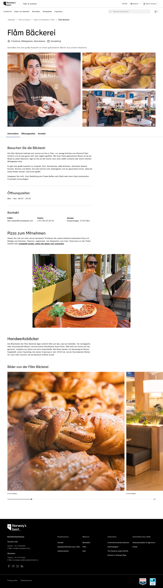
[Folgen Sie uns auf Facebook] (8, 566)
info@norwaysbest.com (21, 548)
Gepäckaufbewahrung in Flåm (69, 547)
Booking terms (26, 580)
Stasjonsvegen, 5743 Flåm (78, 220)
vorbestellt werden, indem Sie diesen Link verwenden (41, 244)
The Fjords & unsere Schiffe (118, 551)
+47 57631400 (19, 546)
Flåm (84, 547)
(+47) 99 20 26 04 (45, 220)
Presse (135, 547)
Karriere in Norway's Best (117, 555)
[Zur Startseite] (11, 4)
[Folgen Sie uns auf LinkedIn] (22, 566)
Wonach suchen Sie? (121, 11)
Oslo (84, 551)
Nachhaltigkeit (113, 547)
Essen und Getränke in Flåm (44, 20)
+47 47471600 (19, 557)
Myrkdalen (86, 542)
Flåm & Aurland (29, 3)
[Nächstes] (140, 433)
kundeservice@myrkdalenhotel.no (25, 560)
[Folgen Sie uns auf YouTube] (13, 566)
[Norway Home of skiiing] (142, 581)
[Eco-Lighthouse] (153, 581)
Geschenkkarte (63, 551)
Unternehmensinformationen (118, 542)
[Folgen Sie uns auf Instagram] (17, 566)
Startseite (11, 20)
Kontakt (60, 542)
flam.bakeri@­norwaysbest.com (20, 220)
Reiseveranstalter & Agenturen (144, 542)
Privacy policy (12, 580)
